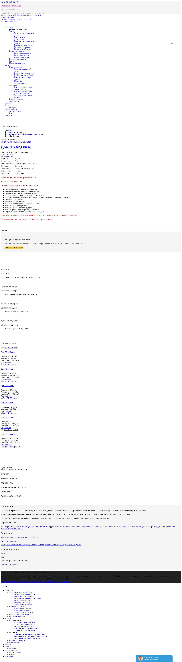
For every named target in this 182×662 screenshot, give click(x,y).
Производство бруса (26, 545)
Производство (15, 67)
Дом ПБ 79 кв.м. (7, 417)
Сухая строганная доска (24, 73)
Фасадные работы (9, 545)
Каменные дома (16, 51)
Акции (8, 103)
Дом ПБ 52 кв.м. (7, 386)
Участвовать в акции (14, 248)
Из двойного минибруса (19, 38)
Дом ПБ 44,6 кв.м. (8, 352)
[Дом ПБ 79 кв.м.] (9, 413)
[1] (3, 142)
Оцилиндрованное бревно (25, 628)
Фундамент (14, 101)
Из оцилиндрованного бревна (68, 527)
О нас (7, 105)
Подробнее (6, 362)
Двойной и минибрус (23, 75)
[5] (28, 142)
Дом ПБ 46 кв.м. (7, 369)
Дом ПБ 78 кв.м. (7, 402)
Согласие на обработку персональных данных (21, 582)
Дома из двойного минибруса (40, 527)
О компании (20, 537)
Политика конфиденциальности (56, 582)
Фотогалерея (15, 111)
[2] (9, 142)
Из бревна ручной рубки (93, 527)
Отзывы (12, 107)
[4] (22, 142)
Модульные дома (17, 63)
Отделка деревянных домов (68, 545)
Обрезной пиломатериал (20, 82)
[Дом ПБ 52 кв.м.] (8, 381)
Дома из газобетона (22, 53)
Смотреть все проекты (11, 447)
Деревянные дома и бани (20, 592)
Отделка (13, 85)
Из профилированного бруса (14, 527)
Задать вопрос (7, 156)
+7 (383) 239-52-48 (10, 2)
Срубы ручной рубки (22, 49)
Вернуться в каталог (10, 126)
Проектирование (17, 99)
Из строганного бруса (23, 45)
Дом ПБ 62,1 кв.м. (16, 147)
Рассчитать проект (9, 21)
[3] (16, 142)
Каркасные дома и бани (11, 529)
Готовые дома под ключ (24, 57)
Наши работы (11, 109)
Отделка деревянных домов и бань (23, 88)
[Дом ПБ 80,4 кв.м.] (9, 430)
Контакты (9, 115)
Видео (12, 113)
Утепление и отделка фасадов (26, 638)
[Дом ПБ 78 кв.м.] (9, 398)
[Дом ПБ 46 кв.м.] (8, 364)
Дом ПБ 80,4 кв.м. (8, 434)
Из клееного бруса (21, 47)
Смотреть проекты (9, 564)
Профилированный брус (24, 622)
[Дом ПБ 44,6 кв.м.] (9, 348)
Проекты (9, 27)
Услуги (8, 65)
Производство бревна (46, 545)
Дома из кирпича (21, 55)
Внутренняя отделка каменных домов (22, 92)
